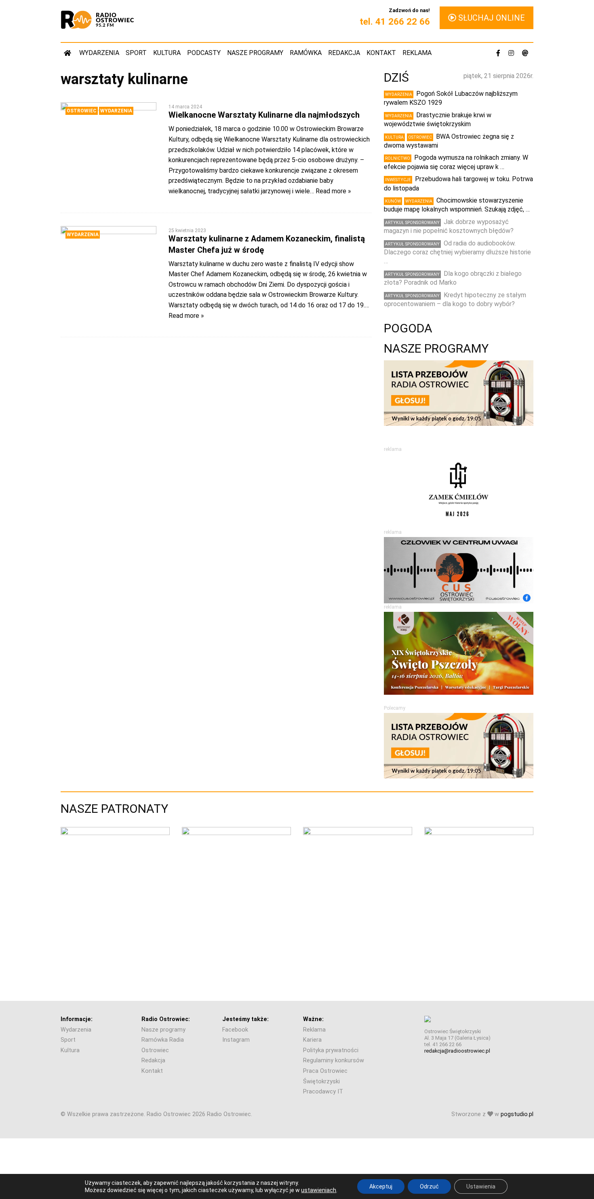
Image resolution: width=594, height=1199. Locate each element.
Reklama (417, 53)
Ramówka (306, 53)
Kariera (312, 1039)
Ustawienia (480, 1186)
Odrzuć (429, 1186)
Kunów (393, 201)
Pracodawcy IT (323, 1091)
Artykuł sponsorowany (412, 222)
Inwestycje (398, 179)
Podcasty (204, 53)
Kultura (167, 53)
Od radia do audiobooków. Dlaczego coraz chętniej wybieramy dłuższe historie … (457, 252)
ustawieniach (318, 1190)
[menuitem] (68, 52)
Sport (136, 53)
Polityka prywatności (330, 1050)
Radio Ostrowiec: (165, 1019)
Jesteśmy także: (245, 1019)
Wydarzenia (99, 53)
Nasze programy (255, 53)
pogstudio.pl (517, 1114)
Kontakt (381, 53)
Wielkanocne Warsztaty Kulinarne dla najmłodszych (264, 115)
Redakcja (344, 53)
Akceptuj (380, 1186)
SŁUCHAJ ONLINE (490, 18)
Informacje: (77, 1019)
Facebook (235, 1029)
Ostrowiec (82, 111)
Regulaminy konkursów (333, 1060)
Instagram (236, 1039)
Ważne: (313, 1019)
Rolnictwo (397, 158)
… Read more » (330, 191)
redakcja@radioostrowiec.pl (457, 1051)
